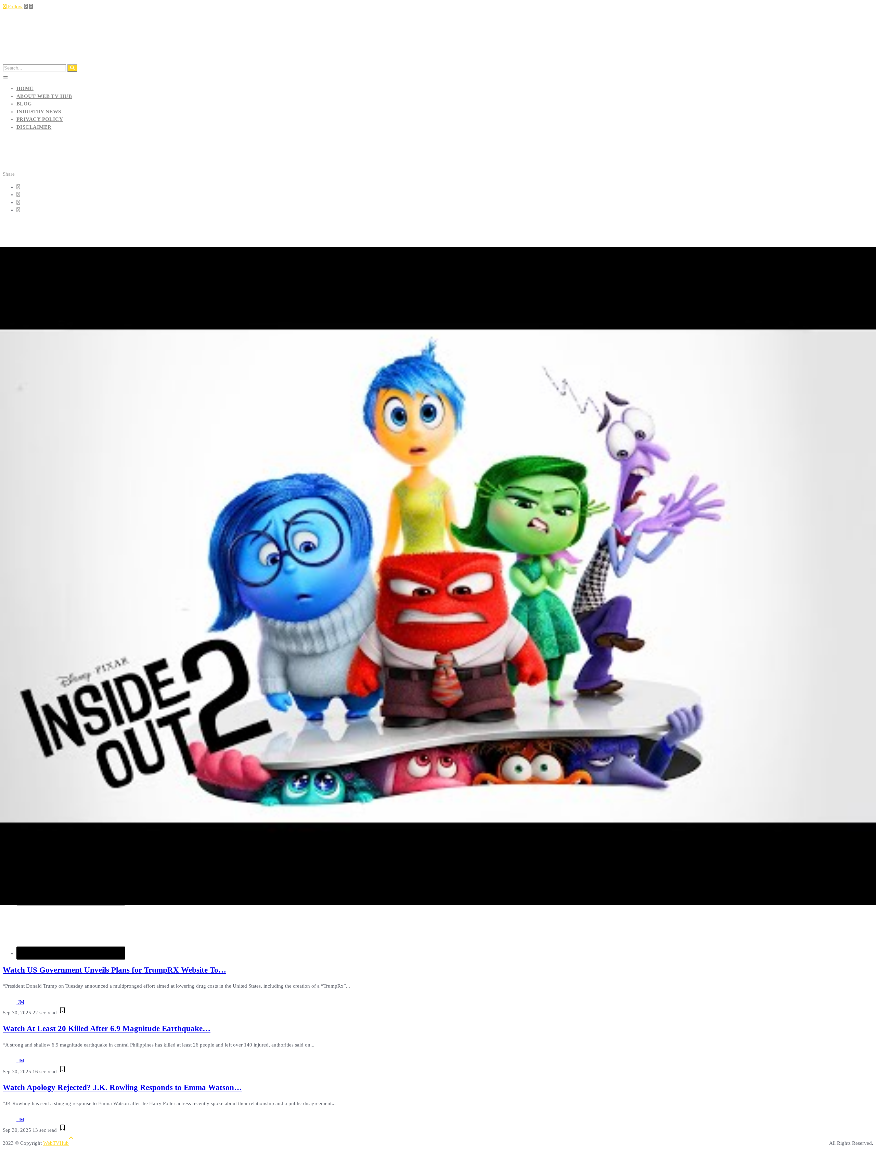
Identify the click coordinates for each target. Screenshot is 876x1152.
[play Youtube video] (438, 576)
